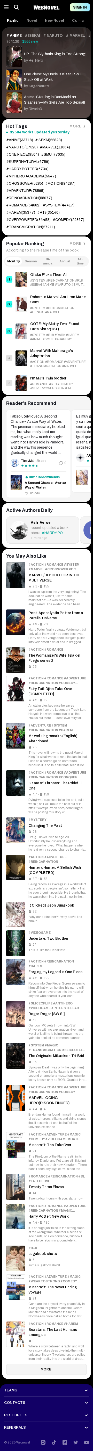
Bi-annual (48, 261)
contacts (14, 1403)
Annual (64, 261)
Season (31, 261)
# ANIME (14, 36)
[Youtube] (86, 1442)
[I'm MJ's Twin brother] (46, 383)
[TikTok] (54, 1442)
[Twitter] (75, 1442)
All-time (80, 261)
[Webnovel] (46, 7)
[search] (16, 7)
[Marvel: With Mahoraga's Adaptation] (46, 358)
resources (15, 1415)
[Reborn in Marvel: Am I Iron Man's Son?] (46, 304)
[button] (13, 21)
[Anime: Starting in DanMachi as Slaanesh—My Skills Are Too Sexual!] (46, 101)
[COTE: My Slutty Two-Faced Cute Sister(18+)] (46, 331)
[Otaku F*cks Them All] (46, 279)
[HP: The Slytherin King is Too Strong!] (46, 55)
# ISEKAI (32, 36)
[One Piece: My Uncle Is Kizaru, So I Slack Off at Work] (46, 78)
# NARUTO (53, 36)
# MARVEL (75, 36)
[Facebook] (65, 1442)
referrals (15, 1428)
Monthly (13, 261)
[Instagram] (43, 1442)
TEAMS (10, 1390)
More (75, 126)
